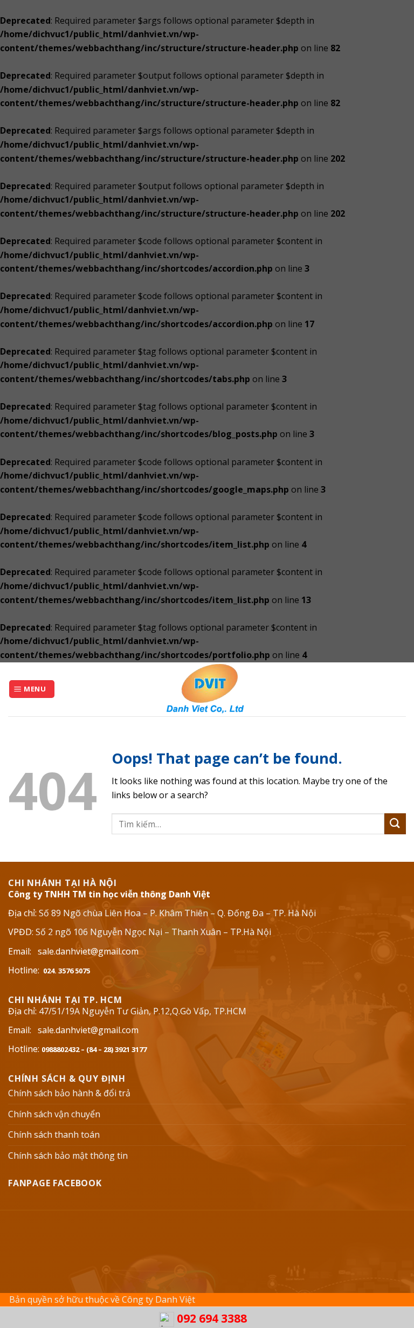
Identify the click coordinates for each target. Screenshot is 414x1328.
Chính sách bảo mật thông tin (68, 1155)
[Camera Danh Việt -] (207, 689)
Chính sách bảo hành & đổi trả (69, 1093)
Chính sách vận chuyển (54, 1114)
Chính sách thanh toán (54, 1134)
